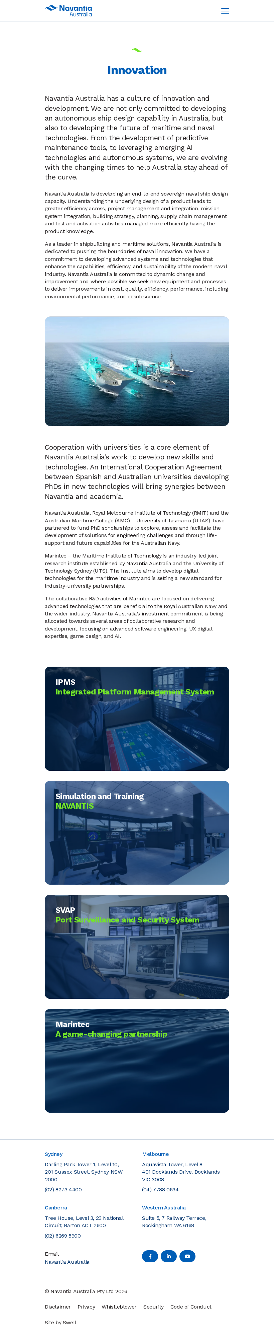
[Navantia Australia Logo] (68, 10)
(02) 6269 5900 (63, 1236)
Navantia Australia (67, 1262)
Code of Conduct (191, 1307)
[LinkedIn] (169, 1256)
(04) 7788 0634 (160, 1189)
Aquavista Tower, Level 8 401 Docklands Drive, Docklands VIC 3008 (181, 1172)
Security (153, 1307)
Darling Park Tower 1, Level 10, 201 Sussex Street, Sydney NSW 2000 (83, 1172)
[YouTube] (187, 1256)
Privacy (86, 1307)
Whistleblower (119, 1307)
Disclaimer (58, 1307)
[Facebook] (150, 1256)
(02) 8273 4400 (63, 1189)
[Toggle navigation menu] (225, 11)
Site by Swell (60, 1322)
